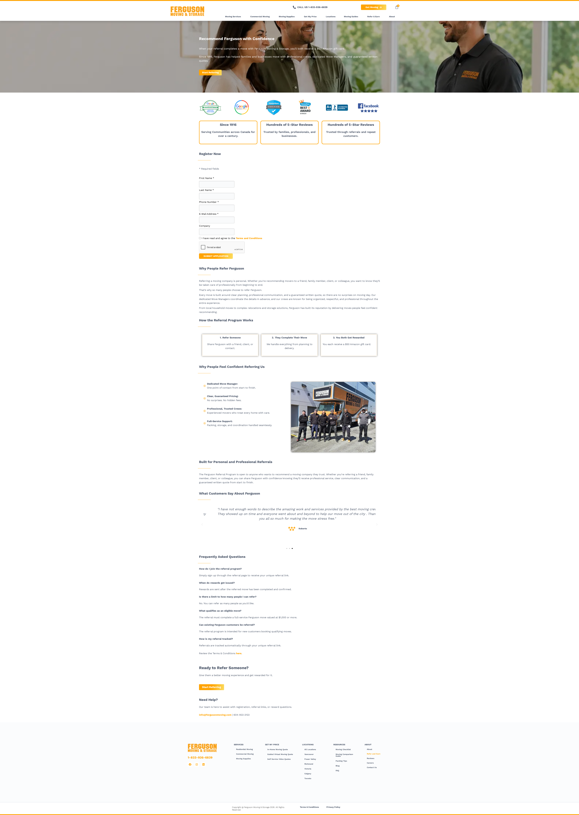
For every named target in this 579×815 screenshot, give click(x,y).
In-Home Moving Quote (277, 749)
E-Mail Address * (208, 213)
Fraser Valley (310, 759)
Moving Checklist (343, 749)
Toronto (307, 778)
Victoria (307, 769)
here (238, 653)
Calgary (307, 774)
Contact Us (372, 767)
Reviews (370, 758)
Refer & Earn (373, 16)
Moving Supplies (287, 16)
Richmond (308, 764)
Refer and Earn (373, 754)
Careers (370, 763)
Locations (330, 16)
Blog (338, 766)
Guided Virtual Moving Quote (280, 754)
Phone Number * (209, 202)
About (392, 16)
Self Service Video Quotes (279, 759)
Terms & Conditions (309, 807)
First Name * (206, 178)
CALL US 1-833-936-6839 (312, 7)
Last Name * (206, 190)
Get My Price (310, 16)
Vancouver (309, 754)
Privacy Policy (333, 807)
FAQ (337, 771)
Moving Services (233, 16)
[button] (202, 524)
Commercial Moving (260, 16)
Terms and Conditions (249, 238)
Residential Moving (244, 749)
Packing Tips (341, 761)
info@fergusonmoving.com (215, 714)
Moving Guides (351, 16)
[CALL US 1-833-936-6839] (294, 7)
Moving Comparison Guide (344, 755)
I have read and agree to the (231, 238)
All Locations (310, 749)
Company (204, 225)
